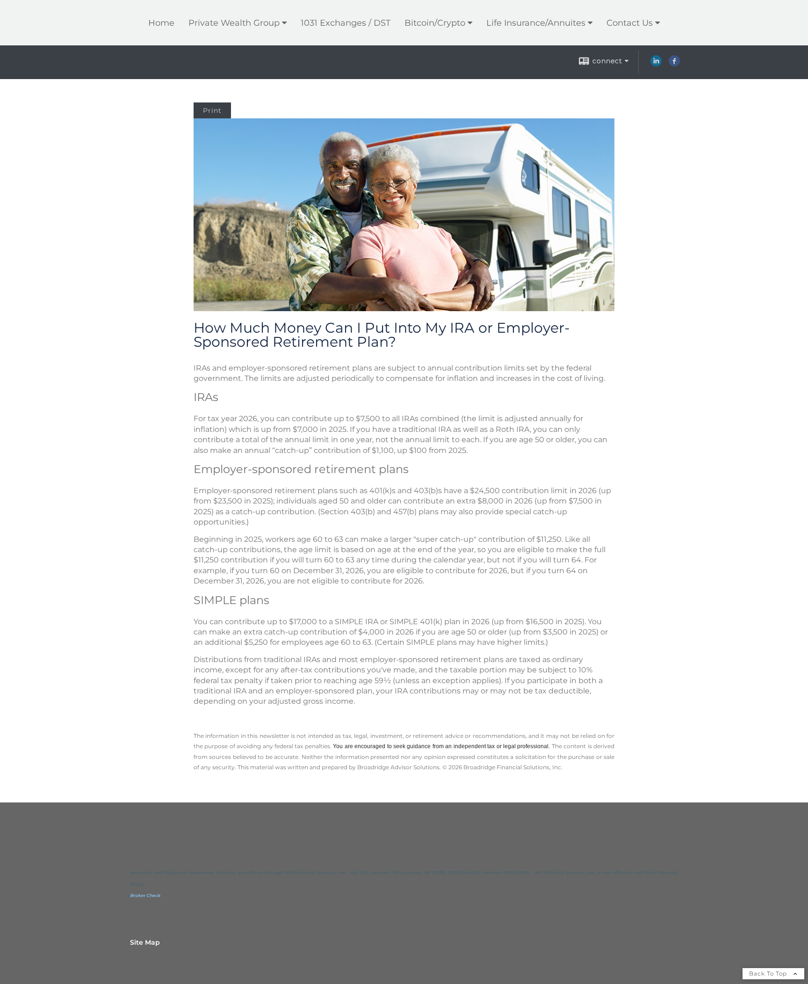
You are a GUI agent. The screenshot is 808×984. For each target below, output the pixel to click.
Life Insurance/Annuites (535, 23)
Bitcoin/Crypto (434, 23)
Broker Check (145, 895)
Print (212, 110)
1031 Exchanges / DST (345, 23)
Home (161, 23)
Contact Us (629, 23)
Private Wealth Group (234, 23)
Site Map (145, 942)
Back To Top (769, 973)
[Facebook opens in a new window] (674, 64)
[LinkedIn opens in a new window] (656, 64)
